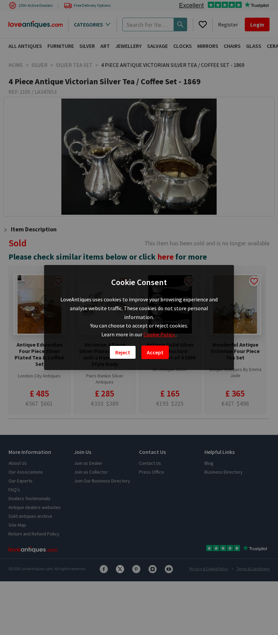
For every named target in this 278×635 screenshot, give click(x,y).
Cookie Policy (159, 334)
